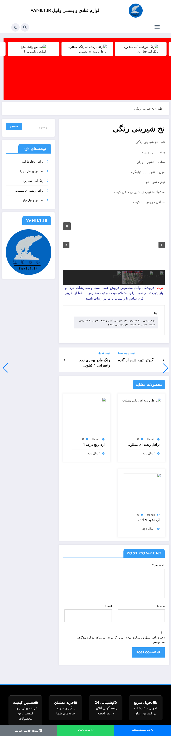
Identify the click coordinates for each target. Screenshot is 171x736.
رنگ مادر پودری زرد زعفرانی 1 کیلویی (94, 363)
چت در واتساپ (84, 729)
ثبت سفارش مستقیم (141, 729)
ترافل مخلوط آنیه (33, 161)
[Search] (25, 27)
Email (108, 606)
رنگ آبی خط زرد (33, 181)
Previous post (126, 353)
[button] (5, 368)
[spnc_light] (15, 27)
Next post (104, 353)
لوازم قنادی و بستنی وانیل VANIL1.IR (64, 10)
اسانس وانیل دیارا (33, 200)
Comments (158, 565)
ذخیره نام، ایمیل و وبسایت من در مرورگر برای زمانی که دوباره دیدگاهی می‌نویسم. (121, 639)
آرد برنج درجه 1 (93, 444)
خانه (160, 108)
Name (161, 606)
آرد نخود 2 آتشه (148, 520)
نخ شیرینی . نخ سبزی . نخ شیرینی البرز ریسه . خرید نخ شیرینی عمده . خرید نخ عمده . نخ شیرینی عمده (117, 322)
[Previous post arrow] (163, 360)
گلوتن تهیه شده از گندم (135, 360)
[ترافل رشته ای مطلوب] (141, 400)
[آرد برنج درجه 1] (86, 416)
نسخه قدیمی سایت (27, 730)
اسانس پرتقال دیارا (32, 171)
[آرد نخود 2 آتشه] (141, 492)
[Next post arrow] (64, 360)
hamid (151, 439)
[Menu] (157, 27)
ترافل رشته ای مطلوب (143, 444)
